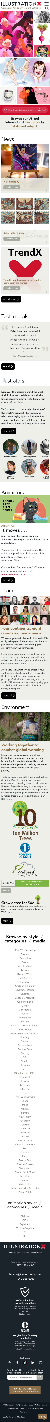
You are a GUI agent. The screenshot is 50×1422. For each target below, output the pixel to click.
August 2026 (25, 1388)
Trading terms (12, 1408)
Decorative (25, 1017)
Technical (25, 1176)
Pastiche (25, 1132)
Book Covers (25, 978)
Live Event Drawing (25, 1097)
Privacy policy (25, 1408)
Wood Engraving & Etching (25, 1188)
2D (25, 1232)
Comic (25, 1005)
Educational (25, 1029)
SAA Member (37, 1408)
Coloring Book (25, 1001)
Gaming (25, 1053)
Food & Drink (25, 1049)
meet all (7, 431)
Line (25, 1093)
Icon (25, 1069)
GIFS (25, 1220)
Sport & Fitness (25, 1164)
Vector (25, 1180)
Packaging (25, 1120)
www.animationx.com (13, 574)
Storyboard (25, 1168)
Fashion (25, 1041)
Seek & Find (25, 1160)
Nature (25, 1112)
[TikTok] (25, 1364)
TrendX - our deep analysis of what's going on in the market (22, 281)
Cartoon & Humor (25, 986)
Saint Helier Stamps (13, 233)
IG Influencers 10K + (25, 1073)
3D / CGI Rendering (25, 950)
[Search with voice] (39, 110)
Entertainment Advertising (25, 1033)
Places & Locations (25, 1144)
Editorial (25, 1021)
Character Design (25, 990)
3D (25, 1236)
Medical (25, 1108)
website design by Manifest (13, 1417)
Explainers (25, 1224)
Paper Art (25, 1128)
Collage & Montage (25, 997)
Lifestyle (25, 1089)
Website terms (40, 1405)
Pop (25, 1148)
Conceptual (25, 1009)
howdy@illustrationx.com (25, 1274)
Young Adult (25, 1192)
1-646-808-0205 (25, 1278)
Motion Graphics (25, 1228)
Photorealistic (25, 1140)
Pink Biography (11, 181)
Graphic (25, 1061)
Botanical (25, 982)
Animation (25, 958)
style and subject (25, 126)
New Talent (25, 1116)
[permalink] (46, 191)
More (6, 890)
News (7, 139)
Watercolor (25, 1184)
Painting (25, 1124)
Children (25, 994)
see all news (9, 299)
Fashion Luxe (25, 1045)
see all (6, 366)
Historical (25, 1065)
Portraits (25, 1152)
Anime (25, 962)
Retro (25, 1156)
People (25, 1136)
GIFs (25, 1057)
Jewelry (25, 1081)
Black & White (25, 974)
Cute (25, 1013)
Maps (25, 1105)
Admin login (25, 1412)
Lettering (25, 1085)
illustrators (32, 122)
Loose (25, 1101)
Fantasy (25, 1037)
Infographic (25, 1077)
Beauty (25, 970)
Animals (25, 954)
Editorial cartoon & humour (25, 1025)
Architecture (25, 966)
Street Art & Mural (25, 1172)
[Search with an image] (44, 110)
